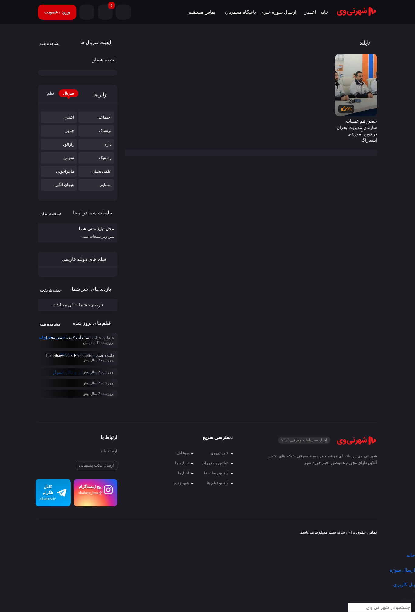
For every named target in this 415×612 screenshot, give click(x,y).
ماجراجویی (65, 171)
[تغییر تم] (123, 12)
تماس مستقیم (201, 12)
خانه (324, 12)
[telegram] (43, 533)
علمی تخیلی (101, 171)
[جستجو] (86, 12)
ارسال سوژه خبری (278, 12)
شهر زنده (181, 483)
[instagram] (54, 533)
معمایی (105, 184)
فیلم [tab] (50, 93)
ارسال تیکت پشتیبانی (96, 465)
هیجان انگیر (64, 184)
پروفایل (183, 453)
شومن (68, 157)
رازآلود (68, 144)
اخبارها (183, 473)
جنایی (69, 130)
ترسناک (105, 130)
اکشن (69, 117)
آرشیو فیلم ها (218, 483)
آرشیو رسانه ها (216, 473)
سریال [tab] (68, 93)
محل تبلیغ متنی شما (96, 232)
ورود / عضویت (57, 12)
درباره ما (182, 463)
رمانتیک (105, 157)
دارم (107, 144)
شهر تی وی (219, 453)
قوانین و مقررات (215, 463)
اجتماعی (104, 117)
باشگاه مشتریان (240, 12)
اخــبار (310, 12)
